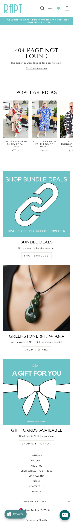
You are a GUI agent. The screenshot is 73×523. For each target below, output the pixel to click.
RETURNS (36, 460)
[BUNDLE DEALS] (36, 204)
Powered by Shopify (36, 520)
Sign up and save (35, 501)
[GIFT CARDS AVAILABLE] (36, 392)
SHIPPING (36, 455)
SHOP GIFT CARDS (36, 443)
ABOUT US (36, 465)
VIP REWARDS (36, 476)
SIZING (36, 481)
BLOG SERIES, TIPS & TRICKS (36, 470)
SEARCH (36, 491)
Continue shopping (36, 67)
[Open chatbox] (65, 515)
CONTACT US (36, 486)
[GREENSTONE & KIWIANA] (36, 298)
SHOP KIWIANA (36, 349)
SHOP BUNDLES (36, 255)
